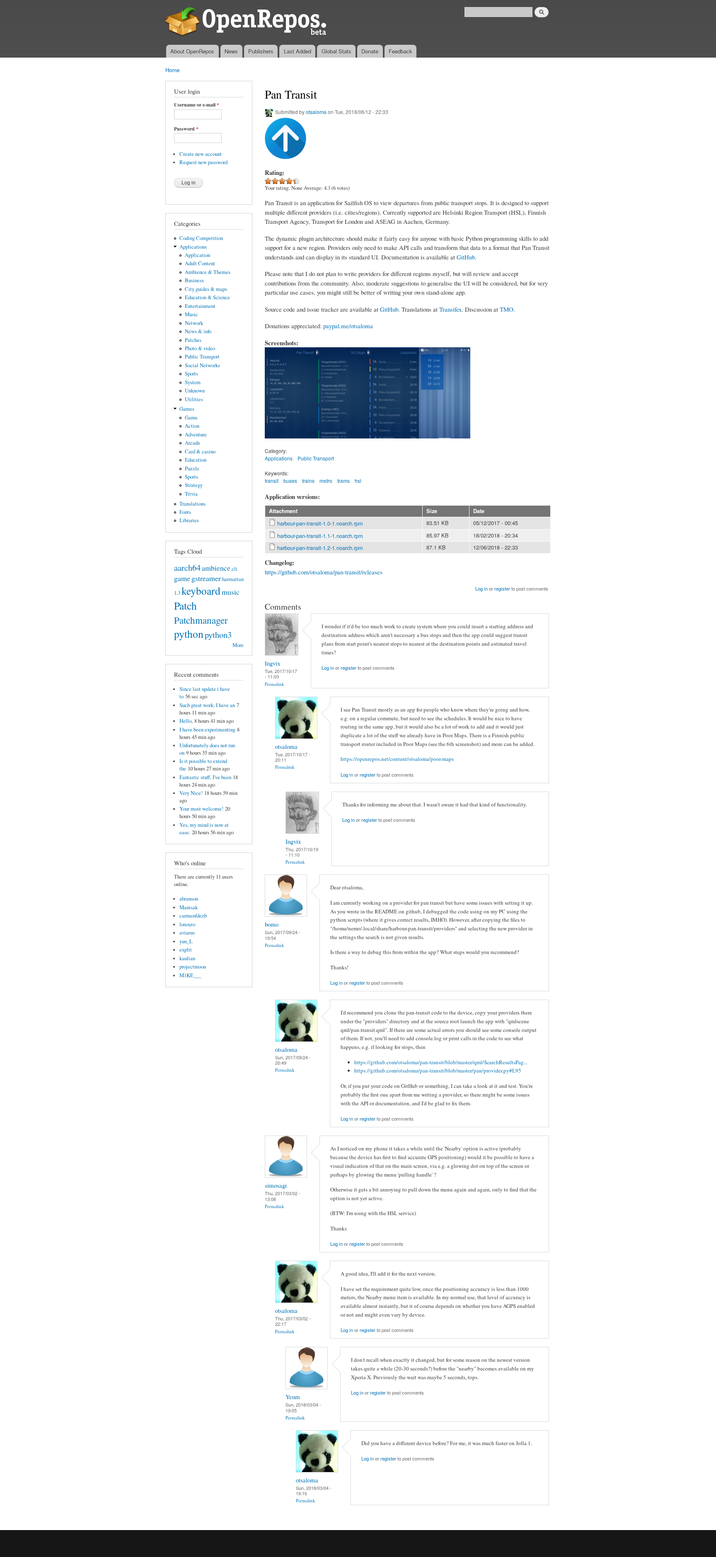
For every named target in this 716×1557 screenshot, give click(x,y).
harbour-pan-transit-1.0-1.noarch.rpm (320, 523)
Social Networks (202, 365)
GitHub (466, 257)
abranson (188, 898)
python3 (218, 634)
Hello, (186, 720)
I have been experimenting (207, 729)
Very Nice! (191, 793)
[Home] (247, 22)
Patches (193, 340)
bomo (271, 924)
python (188, 634)
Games (186, 408)
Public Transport (202, 356)
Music (191, 314)
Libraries (189, 520)
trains (308, 480)
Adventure (196, 434)
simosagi (276, 1185)
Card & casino (200, 451)
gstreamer (206, 578)
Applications (193, 246)
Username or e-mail (196, 105)
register (502, 588)
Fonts (185, 512)
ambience (216, 568)
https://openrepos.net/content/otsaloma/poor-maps (397, 759)
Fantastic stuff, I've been (205, 777)
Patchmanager (201, 620)
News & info (198, 331)
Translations (192, 503)
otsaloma (316, 111)
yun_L (186, 941)
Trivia (191, 493)
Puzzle (192, 468)
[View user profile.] (281, 653)
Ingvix (272, 663)
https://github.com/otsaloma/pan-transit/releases (323, 572)
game (182, 578)
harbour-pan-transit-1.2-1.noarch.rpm (320, 548)
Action (192, 425)
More (238, 645)
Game (191, 417)
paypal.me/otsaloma (348, 326)
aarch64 (187, 567)
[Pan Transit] (290, 442)
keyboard (200, 591)
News (231, 51)
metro (325, 480)
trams (343, 480)
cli (234, 568)
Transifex (450, 309)
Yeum (292, 1396)
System (193, 382)
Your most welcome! (201, 808)
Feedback (400, 51)
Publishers (260, 51)
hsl (358, 480)
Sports (191, 373)
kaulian (187, 958)
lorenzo (187, 924)
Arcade (192, 442)
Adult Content (200, 263)
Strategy (194, 485)
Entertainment (200, 306)
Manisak (188, 907)
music (230, 592)
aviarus (187, 932)
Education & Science (207, 297)
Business (194, 280)
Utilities (194, 399)
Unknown (195, 390)
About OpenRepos (192, 51)
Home (172, 70)
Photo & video (200, 348)
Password (186, 129)
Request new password (203, 162)
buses (290, 480)
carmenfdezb (193, 915)
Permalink (274, 684)
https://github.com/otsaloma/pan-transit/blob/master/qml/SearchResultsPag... (440, 1062)
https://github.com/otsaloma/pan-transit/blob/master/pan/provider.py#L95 (437, 1070)
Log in (481, 588)
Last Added (297, 51)
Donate (369, 51)
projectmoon (192, 966)
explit (185, 949)
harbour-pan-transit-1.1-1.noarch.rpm (320, 536)
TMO (506, 309)
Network (194, 323)
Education (195, 459)
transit (271, 480)
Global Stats (336, 51)
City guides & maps (206, 289)
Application (197, 255)
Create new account (200, 153)
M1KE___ (190, 975)
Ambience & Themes (207, 272)
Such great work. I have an (207, 705)
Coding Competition (201, 238)
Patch (185, 605)
